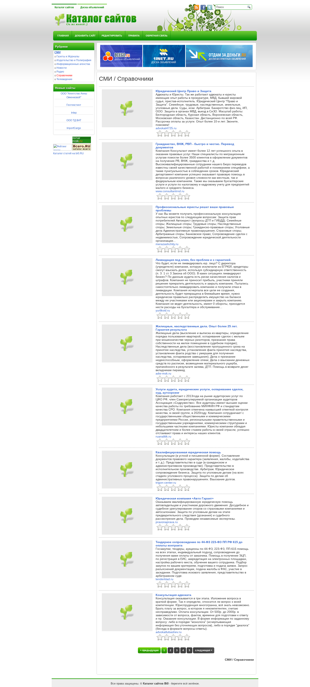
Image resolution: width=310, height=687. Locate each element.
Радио (60, 71)
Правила (134, 35)
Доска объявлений (92, 7)
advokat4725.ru (166, 128)
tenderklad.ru (164, 579)
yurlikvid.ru (163, 310)
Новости (62, 67)
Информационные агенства (73, 64)
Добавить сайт (85, 35)
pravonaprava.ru (167, 522)
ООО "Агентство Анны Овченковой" (74, 95)
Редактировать (112, 35)
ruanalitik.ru (163, 436)
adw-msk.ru (163, 373)
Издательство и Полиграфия (74, 60)
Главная (63, 35)
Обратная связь (156, 35)
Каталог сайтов (64, 7)
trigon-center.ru (166, 482)
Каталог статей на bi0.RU (68, 153)
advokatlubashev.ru (169, 632)
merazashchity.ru (167, 244)
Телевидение (64, 79)
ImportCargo (74, 128)
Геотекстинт (73, 104)
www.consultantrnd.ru (170, 191)
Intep (74, 112)
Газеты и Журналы (68, 56)
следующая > (203, 650)
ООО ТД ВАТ (73, 120)
